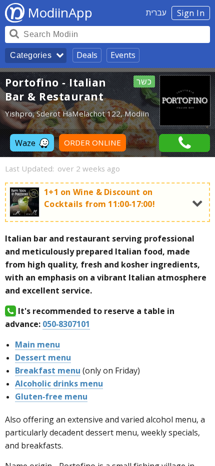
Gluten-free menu (51, 397)
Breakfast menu (47, 371)
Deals (87, 55)
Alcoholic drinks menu (59, 383)
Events (123, 55)
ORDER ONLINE (92, 143)
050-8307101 (66, 324)
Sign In (191, 13)
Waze (25, 143)
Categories (31, 55)
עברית (156, 13)
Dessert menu (43, 357)
